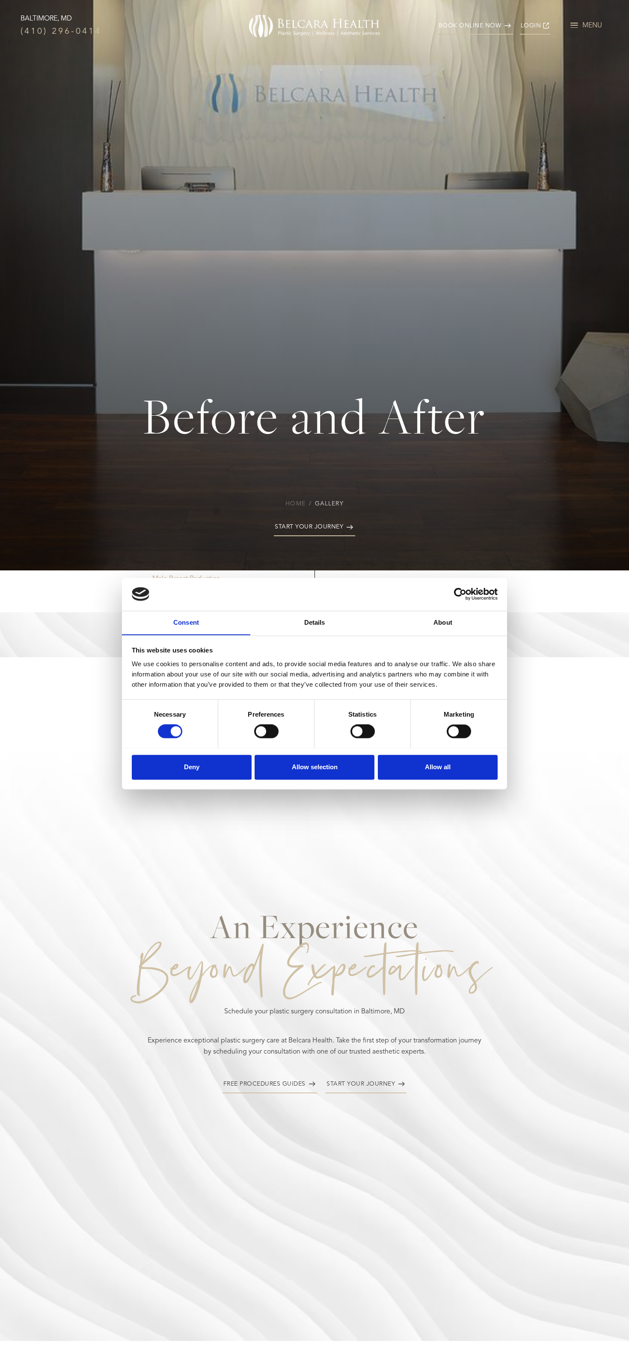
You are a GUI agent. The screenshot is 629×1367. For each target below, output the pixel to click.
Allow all (438, 767)
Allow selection (315, 767)
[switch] (266, 731)
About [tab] (442, 622)
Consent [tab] (186, 622)
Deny (191, 767)
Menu (592, 25)
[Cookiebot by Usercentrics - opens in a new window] (460, 594)
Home (295, 504)
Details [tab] (314, 622)
